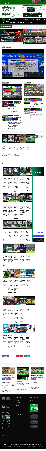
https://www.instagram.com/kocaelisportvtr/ (34, 395)
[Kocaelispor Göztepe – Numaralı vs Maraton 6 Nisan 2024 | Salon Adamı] (30, 245)
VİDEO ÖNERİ (21, 22)
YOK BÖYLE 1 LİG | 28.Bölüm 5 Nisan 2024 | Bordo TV (22, 279)
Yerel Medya (30, 37)
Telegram (33, 2)
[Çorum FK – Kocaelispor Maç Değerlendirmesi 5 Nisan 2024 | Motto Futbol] (24, 245)
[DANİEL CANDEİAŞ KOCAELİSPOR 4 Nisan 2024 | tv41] (18, 222)
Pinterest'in (19, 353)
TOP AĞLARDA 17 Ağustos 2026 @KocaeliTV (36, 26)
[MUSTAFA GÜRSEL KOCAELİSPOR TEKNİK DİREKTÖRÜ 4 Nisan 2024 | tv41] (24, 222)
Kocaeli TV (38, 105)
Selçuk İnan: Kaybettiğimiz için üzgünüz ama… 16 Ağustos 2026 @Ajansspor (39, 39)
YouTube (36, 2)
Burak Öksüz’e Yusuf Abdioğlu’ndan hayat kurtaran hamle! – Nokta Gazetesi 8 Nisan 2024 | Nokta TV (22, 311)
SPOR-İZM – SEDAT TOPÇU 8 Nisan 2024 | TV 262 (22, 335)
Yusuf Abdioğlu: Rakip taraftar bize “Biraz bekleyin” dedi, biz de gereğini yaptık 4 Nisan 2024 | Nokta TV (16, 208)
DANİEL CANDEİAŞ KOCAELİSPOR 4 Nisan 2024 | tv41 (16, 231)
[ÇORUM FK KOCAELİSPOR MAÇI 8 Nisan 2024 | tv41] (30, 298)
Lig (20, 98)
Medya (16, 19)
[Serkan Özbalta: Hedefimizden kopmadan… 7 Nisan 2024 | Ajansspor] (7, 298)
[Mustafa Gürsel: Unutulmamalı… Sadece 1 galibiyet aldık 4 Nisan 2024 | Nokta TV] (12, 195)
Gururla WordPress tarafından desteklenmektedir (13, 443)
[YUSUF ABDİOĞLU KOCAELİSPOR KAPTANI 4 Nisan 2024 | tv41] (12, 222)
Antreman (32, 81)
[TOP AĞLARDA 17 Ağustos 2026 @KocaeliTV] (30, 135)
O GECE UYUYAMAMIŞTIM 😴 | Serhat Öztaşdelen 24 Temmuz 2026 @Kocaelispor (23, 64)
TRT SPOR (18, 114)
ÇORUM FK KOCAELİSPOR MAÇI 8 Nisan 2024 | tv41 (28, 307)
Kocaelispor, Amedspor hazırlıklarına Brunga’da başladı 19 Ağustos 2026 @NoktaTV (34, 88)
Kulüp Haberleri (6, 49)
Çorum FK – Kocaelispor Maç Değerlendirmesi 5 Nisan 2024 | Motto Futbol (22, 255)
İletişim (21, 2)
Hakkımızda (4, 2)
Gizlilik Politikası (16, 2)
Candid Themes (39, 443)
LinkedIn (40, 1)
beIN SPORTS (16, 98)
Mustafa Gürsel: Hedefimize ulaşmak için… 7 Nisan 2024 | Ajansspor (10, 308)
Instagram (38, 1)
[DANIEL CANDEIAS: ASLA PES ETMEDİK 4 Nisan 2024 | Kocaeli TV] (12, 245)
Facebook (36, 1)
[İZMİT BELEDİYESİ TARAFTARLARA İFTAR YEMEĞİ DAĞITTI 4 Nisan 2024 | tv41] (7, 222)
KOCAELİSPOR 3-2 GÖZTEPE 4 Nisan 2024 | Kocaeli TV (22, 178)
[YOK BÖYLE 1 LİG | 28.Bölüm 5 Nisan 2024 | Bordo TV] (24, 270)
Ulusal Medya (6, 79)
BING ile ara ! (34, 418)
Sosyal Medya (9, 2)
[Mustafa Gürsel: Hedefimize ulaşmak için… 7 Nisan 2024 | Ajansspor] (12, 298)
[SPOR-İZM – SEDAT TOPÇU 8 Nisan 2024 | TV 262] (24, 326)
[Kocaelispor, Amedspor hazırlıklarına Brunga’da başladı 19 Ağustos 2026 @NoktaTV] (24, 135)
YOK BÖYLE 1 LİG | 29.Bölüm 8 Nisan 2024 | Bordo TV (5, 335)
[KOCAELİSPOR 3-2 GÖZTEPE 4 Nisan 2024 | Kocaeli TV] (24, 169)
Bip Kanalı (33, 1)
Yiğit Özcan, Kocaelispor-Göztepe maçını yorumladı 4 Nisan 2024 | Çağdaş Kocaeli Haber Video (5, 207)
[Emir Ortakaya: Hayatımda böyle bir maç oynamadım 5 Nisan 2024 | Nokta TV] (30, 222)
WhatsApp (34, 2)
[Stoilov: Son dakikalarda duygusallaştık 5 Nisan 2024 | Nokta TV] (7, 270)
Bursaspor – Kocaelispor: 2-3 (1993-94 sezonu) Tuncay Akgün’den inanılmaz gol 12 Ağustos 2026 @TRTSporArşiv (15, 120)
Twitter (12, 353)
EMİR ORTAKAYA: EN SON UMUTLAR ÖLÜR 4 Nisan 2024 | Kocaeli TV (16, 255)
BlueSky (34, 1)
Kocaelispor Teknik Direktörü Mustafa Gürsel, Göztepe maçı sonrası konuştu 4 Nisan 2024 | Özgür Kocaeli (16, 182)
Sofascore (40, 236)
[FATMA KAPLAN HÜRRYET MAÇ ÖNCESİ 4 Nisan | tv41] (30, 195)
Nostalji (10, 114)
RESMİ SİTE (12, 22)
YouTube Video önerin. (7, 3)
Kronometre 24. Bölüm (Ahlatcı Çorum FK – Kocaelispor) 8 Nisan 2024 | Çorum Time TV (16, 338)
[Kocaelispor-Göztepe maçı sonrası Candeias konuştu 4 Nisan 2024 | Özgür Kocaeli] (12, 169)
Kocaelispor (10, 19)
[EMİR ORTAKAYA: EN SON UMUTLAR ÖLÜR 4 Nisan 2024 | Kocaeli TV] (18, 245)
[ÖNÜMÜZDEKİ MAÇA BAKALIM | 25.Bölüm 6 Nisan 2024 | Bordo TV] (30, 270)
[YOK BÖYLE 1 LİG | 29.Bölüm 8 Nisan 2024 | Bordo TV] (7, 326)
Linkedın (27, 353)
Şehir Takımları (25, 19)
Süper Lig (24, 60)
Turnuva (6, 22)
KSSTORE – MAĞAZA (35, 19)
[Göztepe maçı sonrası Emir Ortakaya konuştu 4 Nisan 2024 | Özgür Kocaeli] (7, 169)
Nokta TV (27, 83)
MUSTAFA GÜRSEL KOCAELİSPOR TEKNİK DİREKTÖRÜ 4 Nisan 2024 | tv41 (22, 232)
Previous (3, 63)
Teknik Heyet (13, 86)
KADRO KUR (29, 22)
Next (42, 63)
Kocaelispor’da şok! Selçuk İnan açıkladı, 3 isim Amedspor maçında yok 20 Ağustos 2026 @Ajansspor (11, 41)
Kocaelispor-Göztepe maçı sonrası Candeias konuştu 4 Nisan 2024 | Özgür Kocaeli (8, 404)
